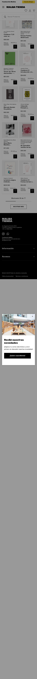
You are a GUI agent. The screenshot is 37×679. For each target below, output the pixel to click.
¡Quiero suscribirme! (17, 355)
